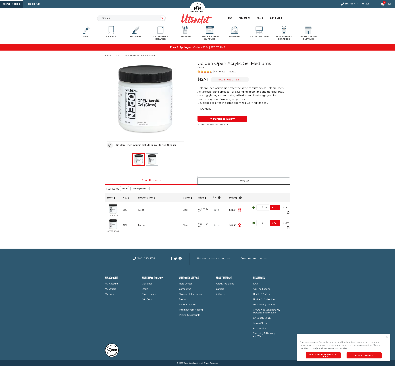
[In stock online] (254, 207)
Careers (220, 289)
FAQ (255, 283)
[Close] (387, 337)
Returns (183, 299)
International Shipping (191, 309)
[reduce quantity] (259, 207)
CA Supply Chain (262, 318)
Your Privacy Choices (264, 304)
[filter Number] (124, 188)
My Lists (109, 294)
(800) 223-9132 (351, 3)
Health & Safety (261, 294)
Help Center (185, 283)
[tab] (151, 180)
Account (366, 3)
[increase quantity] (266, 207)
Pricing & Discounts (189, 315)
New (229, 18)
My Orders (110, 289)
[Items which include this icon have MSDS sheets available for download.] (288, 213)
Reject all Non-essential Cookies (323, 356)
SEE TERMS (217, 47)
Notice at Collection (264, 299)
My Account (111, 283)
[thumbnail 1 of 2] (138, 159)
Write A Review (227, 71)
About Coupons (187, 304)
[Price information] (239, 210)
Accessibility (259, 328)
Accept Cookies (364, 355)
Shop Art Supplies (11, 4)
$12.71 (203, 79)
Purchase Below (224, 118)
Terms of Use (260, 323)
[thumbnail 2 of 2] (152, 159)
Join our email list (251, 258)
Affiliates (220, 294)
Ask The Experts (261, 289)
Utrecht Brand (33, 4)
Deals (260, 18)
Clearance (244, 18)
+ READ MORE (204, 109)
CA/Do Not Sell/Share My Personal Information (266, 311)
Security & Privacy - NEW (264, 335)
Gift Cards (276, 18)
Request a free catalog (211, 258)
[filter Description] (140, 188)
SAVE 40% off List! (229, 79)
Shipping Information (190, 294)
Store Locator (149, 294)
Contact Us (185, 289)
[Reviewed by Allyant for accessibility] (112, 356)
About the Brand (225, 283)
